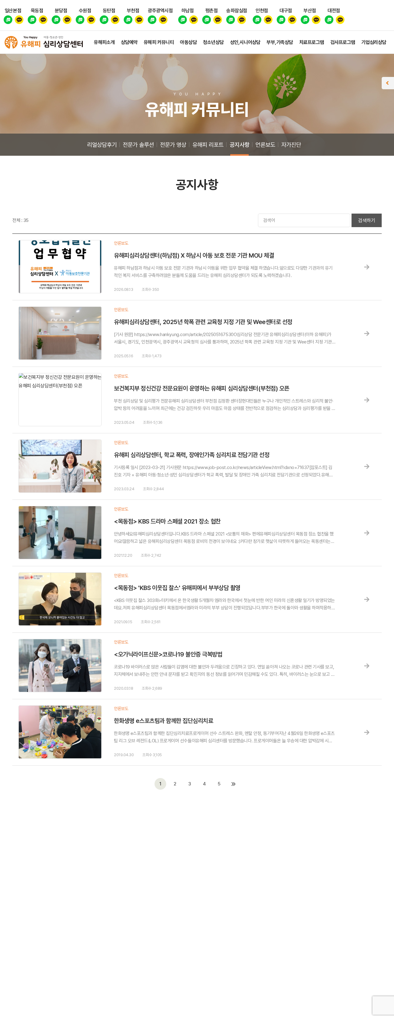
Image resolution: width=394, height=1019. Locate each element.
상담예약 (129, 42)
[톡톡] (8, 20)
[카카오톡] (19, 20)
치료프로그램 (311, 42)
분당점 (61, 11)
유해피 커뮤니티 (159, 42)
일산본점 (13, 11)
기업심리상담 (373, 42)
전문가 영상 (173, 144)
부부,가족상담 (280, 42)
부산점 (310, 11)
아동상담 (188, 42)
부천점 (133, 11)
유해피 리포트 (207, 144)
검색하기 (366, 220)
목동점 (37, 11)
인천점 (261, 11)
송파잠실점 (236, 11)
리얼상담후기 (102, 144)
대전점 (334, 11)
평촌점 (211, 11)
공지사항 (239, 144)
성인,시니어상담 (245, 42)
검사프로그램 (342, 42)
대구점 (285, 11)
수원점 (85, 11)
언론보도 (265, 144)
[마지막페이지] (233, 784)
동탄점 (109, 11)
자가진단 (291, 144)
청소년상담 (213, 42)
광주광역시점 (160, 11)
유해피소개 (104, 42)
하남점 (187, 11)
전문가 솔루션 (138, 144)
